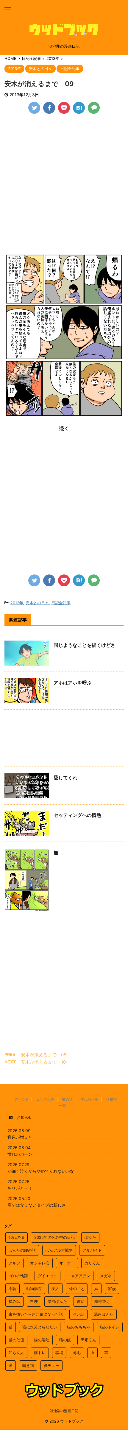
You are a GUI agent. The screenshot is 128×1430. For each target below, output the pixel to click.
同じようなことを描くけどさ (84, 645)
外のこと (77, 1288)
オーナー (67, 1263)
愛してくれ (65, 778)
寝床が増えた (19, 1137)
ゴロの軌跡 (18, 1275)
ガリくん (92, 1263)
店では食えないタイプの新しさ (36, 1205)
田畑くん (88, 1339)
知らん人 (16, 1352)
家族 (112, 1288)
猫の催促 (16, 1339)
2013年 (16, 602)
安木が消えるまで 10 (43, 1062)
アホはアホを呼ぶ (73, 683)
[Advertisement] (64, 187)
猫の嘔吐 (41, 1339)
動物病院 (34, 1288)
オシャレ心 (39, 1263)
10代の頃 (16, 1237)
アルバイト (92, 1250)
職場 (59, 1352)
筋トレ (40, 1352)
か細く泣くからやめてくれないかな (40, 1171)
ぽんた (90, 1237)
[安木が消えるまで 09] (79, 108)
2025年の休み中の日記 (54, 1237)
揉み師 (14, 1301)
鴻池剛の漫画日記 (64, 1411)
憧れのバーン (19, 1154)
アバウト (21, 1099)
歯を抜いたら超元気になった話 (36, 1314)
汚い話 (78, 1314)
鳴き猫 (28, 1365)
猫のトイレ (109, 1327)
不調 (12, 1288)
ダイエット (47, 1275)
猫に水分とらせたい (39, 1327)
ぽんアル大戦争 (59, 1250)
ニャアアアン (78, 1275)
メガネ (106, 1275)
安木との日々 (37, 602)
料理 (34, 1301)
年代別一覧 (89, 1099)
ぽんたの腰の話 (22, 1250)
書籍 (81, 1301)
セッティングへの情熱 (77, 815)
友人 (55, 1288)
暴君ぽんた (57, 1301)
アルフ (14, 1263)
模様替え (102, 1301)
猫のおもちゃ (78, 1327)
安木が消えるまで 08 (43, 1054)
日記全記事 (61, 602)
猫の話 (67, 1099)
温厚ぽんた (103, 1314)
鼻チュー (51, 1365)
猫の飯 (65, 1339)
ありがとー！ (19, 1188)
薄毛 (77, 1352)
